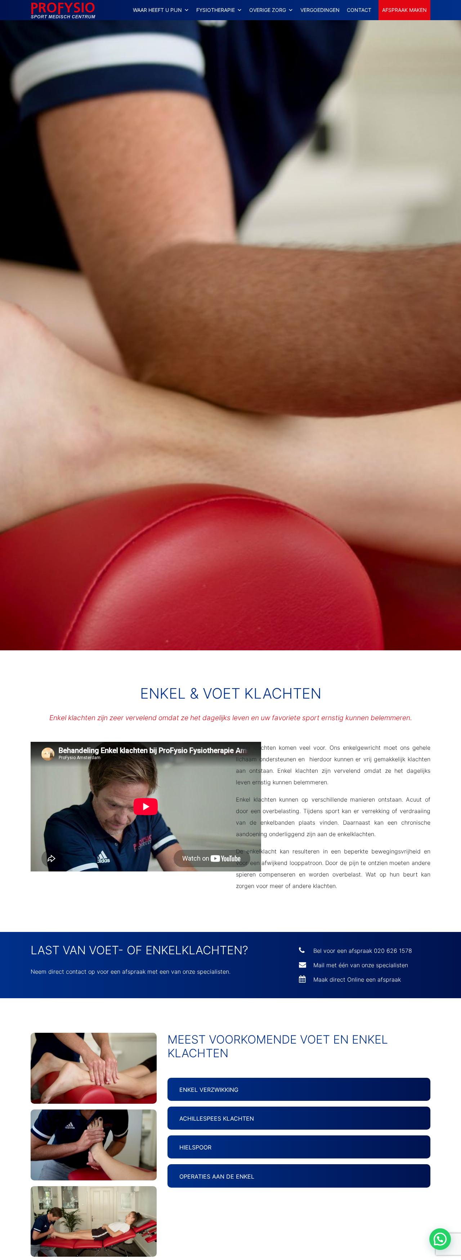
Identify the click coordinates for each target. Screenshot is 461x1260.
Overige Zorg (267, 10)
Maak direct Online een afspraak (357, 979)
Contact (359, 10)
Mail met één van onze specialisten (360, 965)
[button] (440, 1239)
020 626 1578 (393, 950)
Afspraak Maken (404, 10)
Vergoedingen (320, 10)
